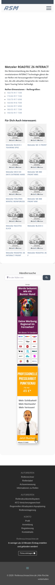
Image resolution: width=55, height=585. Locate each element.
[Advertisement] (27, 41)
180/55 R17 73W (14, 109)
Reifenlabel (27, 481)
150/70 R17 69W (14, 99)
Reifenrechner (27, 477)
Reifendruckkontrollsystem (27, 499)
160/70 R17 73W (14, 92)
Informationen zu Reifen (27, 488)
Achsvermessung (27, 484)
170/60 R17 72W (14, 96)
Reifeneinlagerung (27, 510)
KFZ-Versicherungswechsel (27, 503)
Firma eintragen (26, 553)
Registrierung (27, 528)
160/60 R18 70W (14, 102)
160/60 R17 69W (14, 106)
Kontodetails (27, 532)
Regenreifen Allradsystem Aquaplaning (27, 506)
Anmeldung (27, 524)
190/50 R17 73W (14, 112)
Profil (27, 521)
